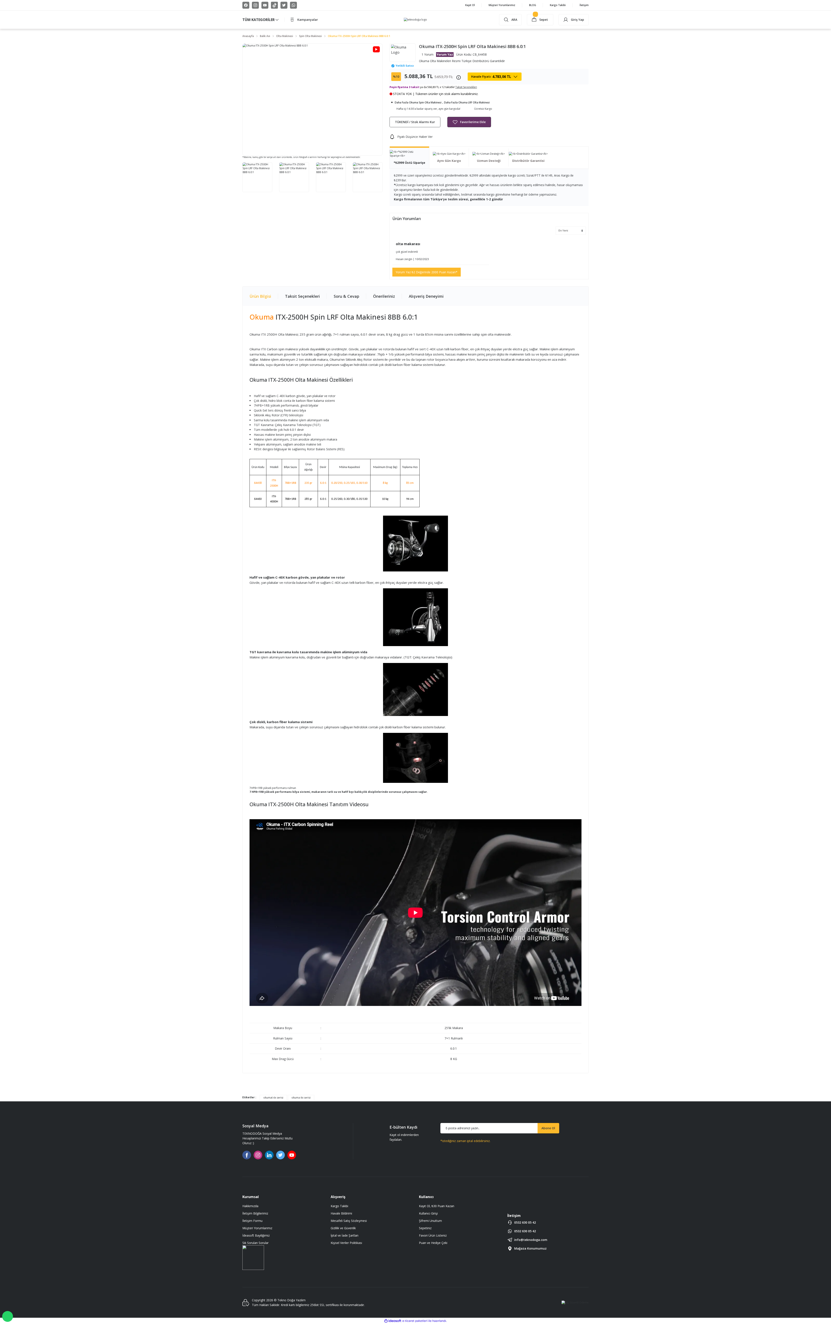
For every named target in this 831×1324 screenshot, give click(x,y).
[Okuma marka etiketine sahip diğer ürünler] (403, 52)
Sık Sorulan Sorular (255, 1243)
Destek (7, 1316)
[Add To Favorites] (469, 122)
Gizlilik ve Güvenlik (343, 1228)
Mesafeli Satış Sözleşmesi (349, 1221)
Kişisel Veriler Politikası (346, 1243)
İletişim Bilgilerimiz (255, 1213)
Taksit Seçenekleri (302, 296)
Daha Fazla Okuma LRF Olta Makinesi (467, 102)
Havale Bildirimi (341, 1213)
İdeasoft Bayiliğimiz (256, 1235)
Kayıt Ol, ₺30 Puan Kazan (436, 1206)
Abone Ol (548, 1128)
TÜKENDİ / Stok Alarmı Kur (415, 122)
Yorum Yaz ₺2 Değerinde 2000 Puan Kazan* (426, 272)
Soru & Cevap (346, 296)
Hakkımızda (250, 1206)
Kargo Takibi (339, 1206)
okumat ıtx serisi (273, 1097)
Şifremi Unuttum (430, 1221)
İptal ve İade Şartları (344, 1235)
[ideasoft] (392, 1321)
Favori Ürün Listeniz (433, 1235)
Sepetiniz (425, 1228)
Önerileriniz (384, 296)
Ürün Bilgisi (260, 296)
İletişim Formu (252, 1221)
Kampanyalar (307, 20)
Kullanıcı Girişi (428, 1213)
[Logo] (415, 20)
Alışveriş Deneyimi (426, 296)
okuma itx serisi (301, 1097)
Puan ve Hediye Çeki (433, 1243)
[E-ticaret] (415, 1321)
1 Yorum (427, 54)
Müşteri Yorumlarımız (257, 1228)
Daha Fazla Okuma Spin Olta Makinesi (418, 102)
